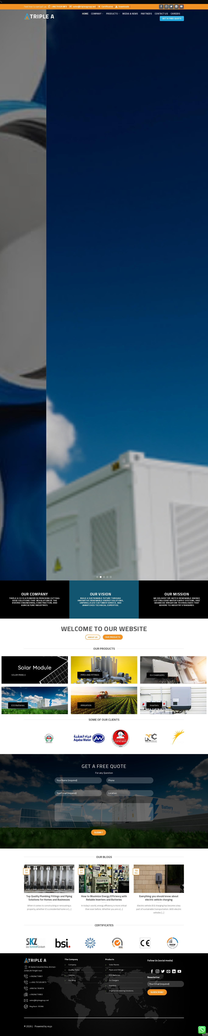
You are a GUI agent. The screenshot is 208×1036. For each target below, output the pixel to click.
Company (72, 964)
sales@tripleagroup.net (84, 6)
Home (85, 14)
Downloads (123, 6)
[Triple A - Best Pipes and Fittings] (39, 16)
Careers (175, 14)
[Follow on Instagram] (166, 6)
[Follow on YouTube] (181, 6)
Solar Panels (114, 964)
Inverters (112, 985)
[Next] (200, 292)
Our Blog (72, 980)
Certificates (107, 6)
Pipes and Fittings (116, 970)
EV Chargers (114, 980)
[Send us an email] (168, 972)
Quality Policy (73, 970)
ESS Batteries (114, 975)
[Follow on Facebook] (161, 6)
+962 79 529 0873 (59, 6)
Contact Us (161, 14)
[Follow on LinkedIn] (176, 6)
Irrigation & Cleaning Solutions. (121, 990)
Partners (146, 14)
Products (112, 14)
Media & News (130, 14)
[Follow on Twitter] (171, 6)
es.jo (49, 1026)
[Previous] (8, 292)
